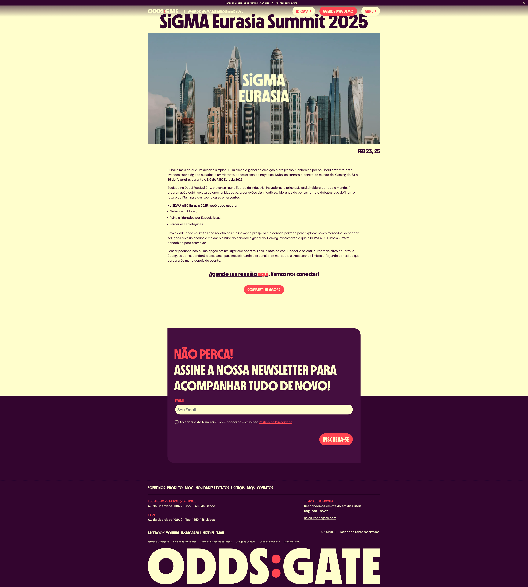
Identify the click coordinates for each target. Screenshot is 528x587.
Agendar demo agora (286, 2)
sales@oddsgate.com (320, 518)
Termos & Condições (158, 541)
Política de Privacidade (275, 422)
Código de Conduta (245, 541)
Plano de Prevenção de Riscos (216, 541)
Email (179, 401)
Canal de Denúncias (270, 541)
